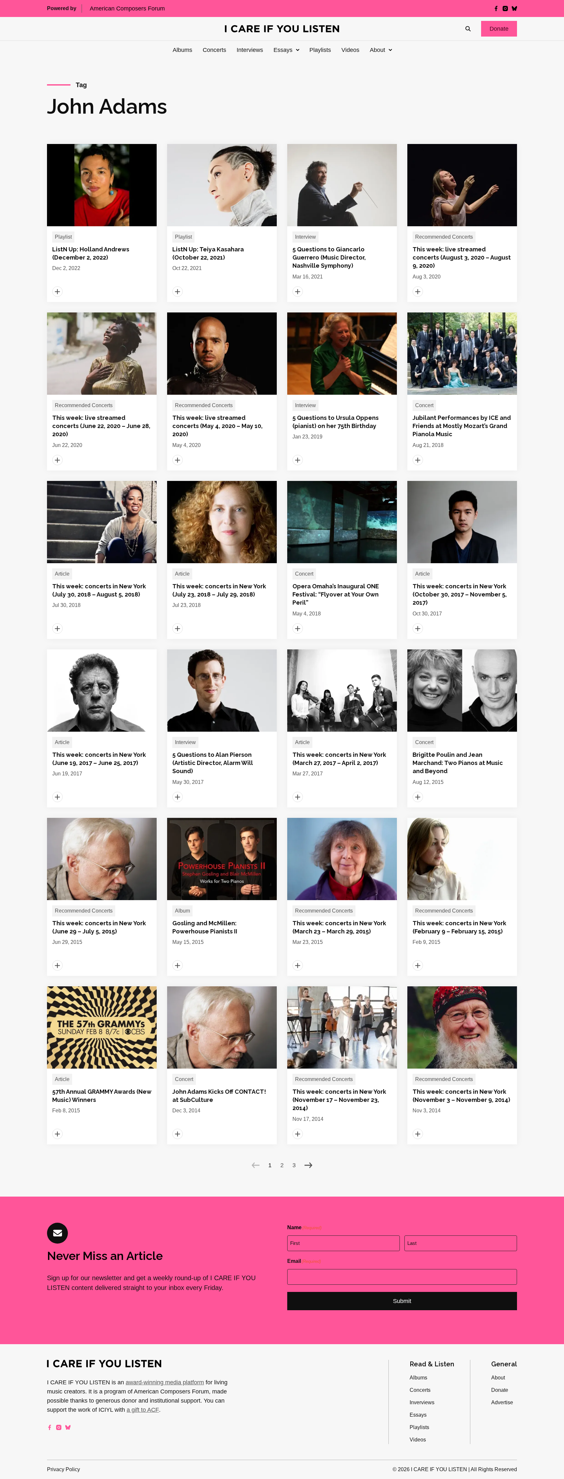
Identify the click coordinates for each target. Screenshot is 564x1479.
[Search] (468, 29)
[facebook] (496, 8)
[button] (499, 29)
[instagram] (505, 8)
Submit (402, 1301)
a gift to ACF (143, 1410)
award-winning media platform (165, 1382)
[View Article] (102, 223)
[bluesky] (514, 8)
